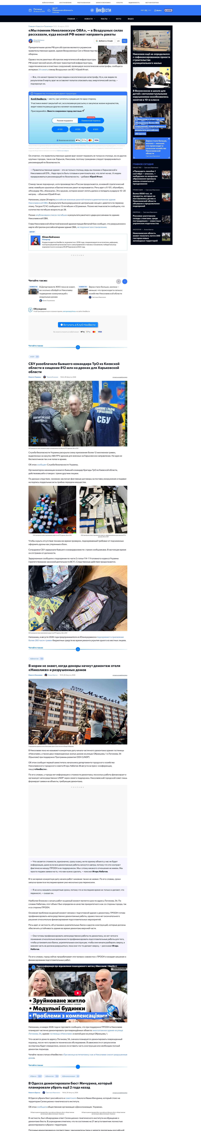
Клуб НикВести (39, 98)
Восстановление (65, 2)
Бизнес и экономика (103, 2)
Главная (31, 26)
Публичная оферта (63, 150)
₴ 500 (95, 129)
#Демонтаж (34, 658)
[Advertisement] (77, 267)
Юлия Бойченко (39, 40)
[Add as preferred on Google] (92, 10)
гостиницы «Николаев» (61, 1033)
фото (118, 19)
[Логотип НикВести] (103, 10)
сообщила (42, 1107)
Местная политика (152, 2)
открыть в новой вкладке (120, 377)
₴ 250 (77, 129)
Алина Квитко (52, 675)
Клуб (169, 10)
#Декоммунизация (68, 1076)
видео (131, 19)
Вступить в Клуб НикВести (79, 324)
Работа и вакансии (83, 2)
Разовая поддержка (65, 121)
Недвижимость (134, 2)
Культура (119, 2)
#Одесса (33, 1076)
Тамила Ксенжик (52, 377)
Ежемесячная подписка (91, 121)
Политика (48, 26)
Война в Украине (48, 2)
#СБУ (32, 357)
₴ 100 (60, 129)
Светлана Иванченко (53, 1092)
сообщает (42, 464)
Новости (39, 26)
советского (71, 1098)
